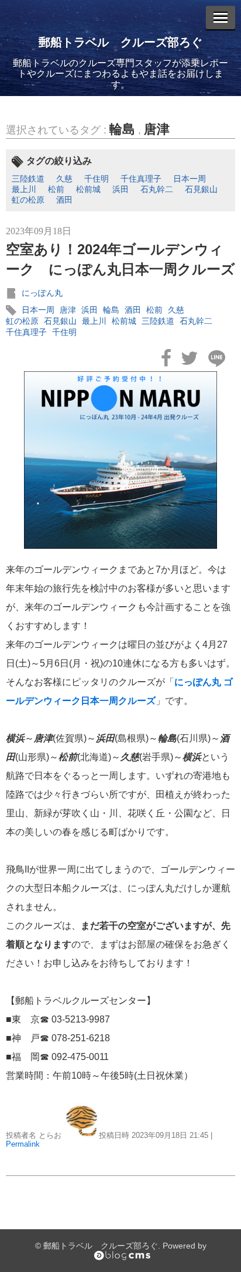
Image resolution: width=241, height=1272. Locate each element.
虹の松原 (28, 199)
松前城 (88, 189)
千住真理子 (140, 178)
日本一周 (189, 178)
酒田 (64, 199)
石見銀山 (201, 189)
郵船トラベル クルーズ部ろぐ (120, 42)
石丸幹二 (156, 189)
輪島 (122, 129)
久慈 (64, 178)
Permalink (23, 1144)
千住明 (96, 178)
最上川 (24, 189)
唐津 (157, 129)
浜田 (120, 189)
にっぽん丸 (42, 293)
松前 (56, 189)
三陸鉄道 (28, 178)
